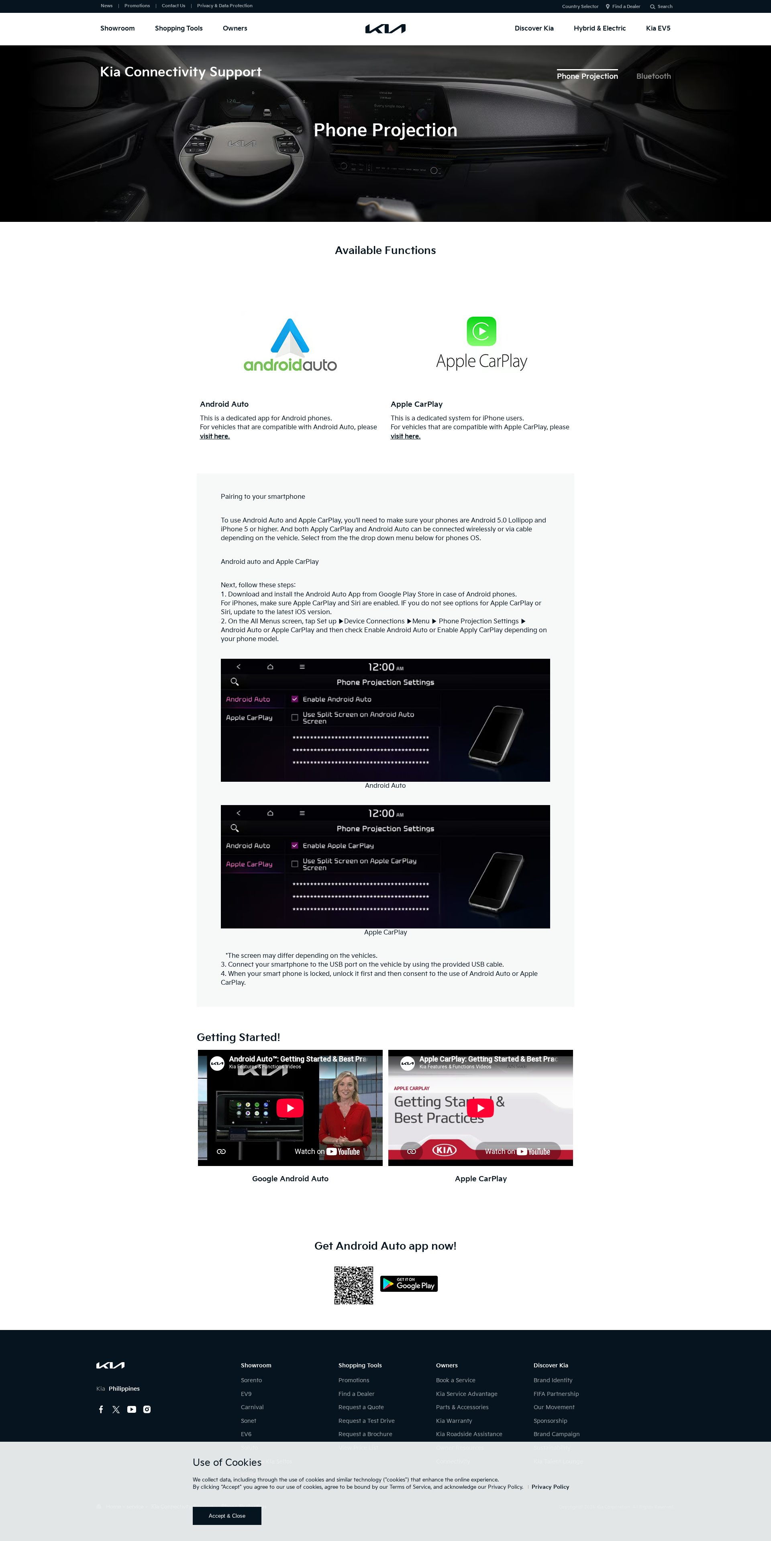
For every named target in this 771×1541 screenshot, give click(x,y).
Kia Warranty (454, 1421)
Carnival (252, 1407)
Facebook (101, 1409)
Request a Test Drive (367, 1421)
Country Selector (580, 6)
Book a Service (455, 1380)
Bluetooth (653, 76)
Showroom (117, 29)
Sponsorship (550, 1421)
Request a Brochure (365, 1434)
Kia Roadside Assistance (469, 1434)
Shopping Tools (179, 29)
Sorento (251, 1380)
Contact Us (173, 5)
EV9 (246, 1394)
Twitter (116, 1409)
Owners (235, 29)
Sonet (248, 1421)
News (106, 5)
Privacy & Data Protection (225, 5)
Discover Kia (534, 29)
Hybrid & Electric (600, 29)
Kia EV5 (658, 29)
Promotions (137, 5)
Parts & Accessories (462, 1407)
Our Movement (554, 1407)
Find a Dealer (626, 6)
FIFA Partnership (556, 1394)
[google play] (407, 1278)
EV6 (246, 1434)
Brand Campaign (557, 1434)
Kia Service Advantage (467, 1394)
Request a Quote (361, 1407)
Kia (118, 1388)
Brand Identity (553, 1380)
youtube (132, 1409)
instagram (147, 1409)
